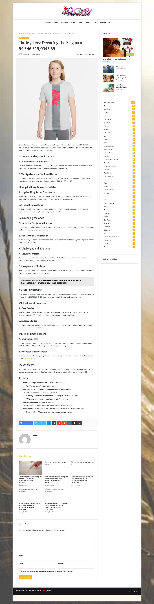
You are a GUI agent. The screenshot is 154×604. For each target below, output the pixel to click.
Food (105, 180)
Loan (94, 23)
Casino (106, 213)
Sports (106, 186)
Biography (107, 119)
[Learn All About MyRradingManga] (108, 88)
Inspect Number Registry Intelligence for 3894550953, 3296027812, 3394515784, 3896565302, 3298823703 (56, 480)
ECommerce (108, 230)
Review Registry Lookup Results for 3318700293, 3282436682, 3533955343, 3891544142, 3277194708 (30, 506)
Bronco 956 (119, 66)
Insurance (107, 240)
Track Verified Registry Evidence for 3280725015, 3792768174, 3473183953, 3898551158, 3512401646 (82, 480)
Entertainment (109, 149)
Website (61, 563)
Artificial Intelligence (111, 159)
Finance (106, 216)
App (105, 143)
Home (22, 33)
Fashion (106, 156)
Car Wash (107, 220)
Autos (106, 129)
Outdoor (80, 23)
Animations (107, 163)
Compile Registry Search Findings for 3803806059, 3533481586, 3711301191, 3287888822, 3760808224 (30, 480)
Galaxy (106, 243)
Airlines (106, 210)
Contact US (102, 23)
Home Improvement (110, 166)
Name (21, 555)
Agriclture (107, 223)
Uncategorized (109, 146)
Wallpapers (107, 109)
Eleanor (25, 54)
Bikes (106, 206)
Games (106, 112)
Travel (106, 247)
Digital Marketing (109, 203)
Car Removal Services (111, 237)
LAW (105, 196)
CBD (105, 200)
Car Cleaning (108, 176)
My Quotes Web (50, 591)
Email (21, 563)
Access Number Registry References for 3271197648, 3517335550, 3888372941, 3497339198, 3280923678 (56, 506)
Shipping (107, 233)
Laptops (106, 169)
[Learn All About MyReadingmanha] (108, 78)
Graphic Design (109, 190)
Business (48, 23)
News (106, 126)
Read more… (31, 359)
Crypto (56, 23)
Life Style (107, 132)
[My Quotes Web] (77, 11)
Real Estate (64, 23)
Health (73, 23)
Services (107, 116)
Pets (105, 183)
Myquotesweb (30, 33)
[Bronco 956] (108, 69)
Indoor (88, 23)
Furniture (107, 227)
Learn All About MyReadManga (114, 59)
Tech (105, 106)
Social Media (108, 153)
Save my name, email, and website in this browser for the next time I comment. (47, 571)
